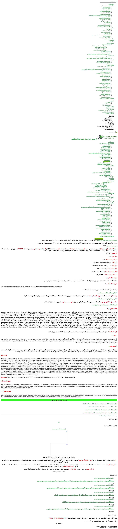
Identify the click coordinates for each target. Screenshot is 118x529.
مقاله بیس (111, 40)
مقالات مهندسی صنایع (105, 14)
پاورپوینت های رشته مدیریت (103, 61)
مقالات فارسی (110, 65)
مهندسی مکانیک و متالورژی (104, 25)
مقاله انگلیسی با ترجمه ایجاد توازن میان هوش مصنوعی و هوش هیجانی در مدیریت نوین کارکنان (88, 502)
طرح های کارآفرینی (109, 63)
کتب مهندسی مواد (106, 92)
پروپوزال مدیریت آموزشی (101, 48)
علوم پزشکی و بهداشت (104, 37)
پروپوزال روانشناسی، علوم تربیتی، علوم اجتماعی (98, 54)
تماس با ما (107, 102)
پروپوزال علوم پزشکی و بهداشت (102, 52)
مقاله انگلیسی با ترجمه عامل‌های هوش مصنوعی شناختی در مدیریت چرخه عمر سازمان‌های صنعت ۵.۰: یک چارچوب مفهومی (80, 509)
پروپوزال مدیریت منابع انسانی (100, 50)
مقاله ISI (112, 41)
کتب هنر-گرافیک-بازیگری (104, 95)
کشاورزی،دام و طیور (105, 21)
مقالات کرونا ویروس (105, 12)
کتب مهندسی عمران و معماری (103, 90)
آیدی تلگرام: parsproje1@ (104, 110)
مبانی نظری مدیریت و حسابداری (102, 56)
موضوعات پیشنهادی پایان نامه (107, 98)
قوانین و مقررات (106, 105)
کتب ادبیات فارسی (106, 79)
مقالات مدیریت (106, 7)
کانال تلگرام (111, 109)
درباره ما (112, 100)
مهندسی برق (107, 22)
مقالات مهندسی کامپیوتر (104, 18)
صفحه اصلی (111, 4)
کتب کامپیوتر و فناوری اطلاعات (103, 73)
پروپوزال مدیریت (106, 44)
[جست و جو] (116, 132)
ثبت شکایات (107, 103)
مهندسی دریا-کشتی (105, 97)
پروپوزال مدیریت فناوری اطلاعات (99, 45)
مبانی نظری (111, 55)
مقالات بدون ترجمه (109, 27)
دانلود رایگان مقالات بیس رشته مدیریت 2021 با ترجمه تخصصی (99, 403)
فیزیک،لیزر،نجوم (106, 77)
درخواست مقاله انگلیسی (108, 112)
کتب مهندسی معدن (105, 91)
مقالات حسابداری (106, 8)
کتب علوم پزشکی (106, 86)
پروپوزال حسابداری (105, 51)
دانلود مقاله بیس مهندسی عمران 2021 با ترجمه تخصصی (101, 409)
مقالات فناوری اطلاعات (105, 19)
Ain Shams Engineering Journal (106, 415)
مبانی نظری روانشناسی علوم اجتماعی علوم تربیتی (98, 58)
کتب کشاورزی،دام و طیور (104, 88)
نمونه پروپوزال (110, 43)
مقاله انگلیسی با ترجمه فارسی (106, 5)
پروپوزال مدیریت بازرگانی (101, 47)
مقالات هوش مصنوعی (105, 11)
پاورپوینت (111, 59)
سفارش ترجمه (110, 106)
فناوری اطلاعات (106, 36)
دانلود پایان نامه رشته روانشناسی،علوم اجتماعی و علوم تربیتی (95, 69)
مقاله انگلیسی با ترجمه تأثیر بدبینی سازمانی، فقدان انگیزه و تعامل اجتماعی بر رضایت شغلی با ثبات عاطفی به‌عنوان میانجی (80, 488)
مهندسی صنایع (107, 33)
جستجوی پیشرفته (110, 113)
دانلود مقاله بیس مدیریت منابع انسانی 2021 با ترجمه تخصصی (99, 412)
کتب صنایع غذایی (106, 84)
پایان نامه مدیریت (106, 68)
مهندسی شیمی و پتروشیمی (103, 26)
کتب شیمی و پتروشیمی (104, 83)
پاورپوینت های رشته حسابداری (103, 62)
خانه (116, 240)
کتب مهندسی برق (106, 74)
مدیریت (108, 29)
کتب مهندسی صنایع (105, 70)
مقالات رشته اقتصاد (105, 9)
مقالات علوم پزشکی (105, 16)
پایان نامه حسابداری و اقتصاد (103, 66)
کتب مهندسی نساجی (105, 94)
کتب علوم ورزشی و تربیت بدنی (103, 87)
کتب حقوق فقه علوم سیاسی (103, 81)
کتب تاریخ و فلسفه (106, 80)
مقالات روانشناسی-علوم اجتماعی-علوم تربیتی (99, 15)
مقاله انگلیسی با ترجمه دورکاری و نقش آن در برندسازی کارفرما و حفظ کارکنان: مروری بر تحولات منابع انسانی (84, 495)
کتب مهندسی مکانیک (105, 72)
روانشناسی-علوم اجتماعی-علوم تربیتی (101, 34)
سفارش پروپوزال (110, 107)
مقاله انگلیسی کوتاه (109, 39)
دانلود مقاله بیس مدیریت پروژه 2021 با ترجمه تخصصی (101, 406)
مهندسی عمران (106, 23)
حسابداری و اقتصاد (106, 30)
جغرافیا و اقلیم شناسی (105, 76)
